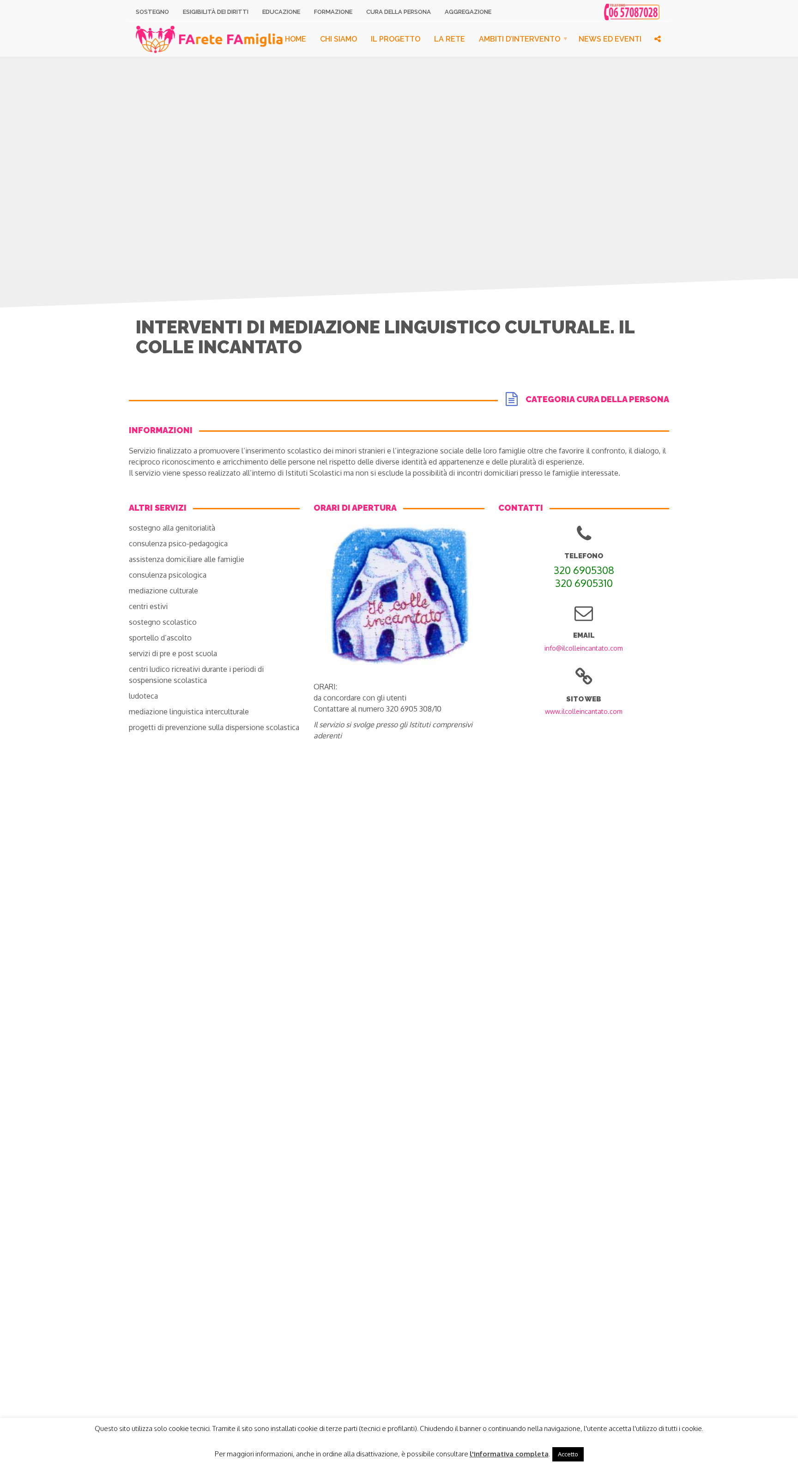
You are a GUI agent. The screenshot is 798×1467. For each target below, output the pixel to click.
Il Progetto (395, 39)
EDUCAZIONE (281, 11)
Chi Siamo (338, 39)
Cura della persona (398, 11)
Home (295, 39)
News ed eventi (610, 39)
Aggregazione (468, 11)
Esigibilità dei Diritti (215, 11)
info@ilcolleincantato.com (583, 648)
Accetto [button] (568, 1454)
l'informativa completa (509, 1453)
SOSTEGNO (152, 11)
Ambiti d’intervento (519, 39)
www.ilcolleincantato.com (584, 711)
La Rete (449, 39)
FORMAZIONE (333, 11)
